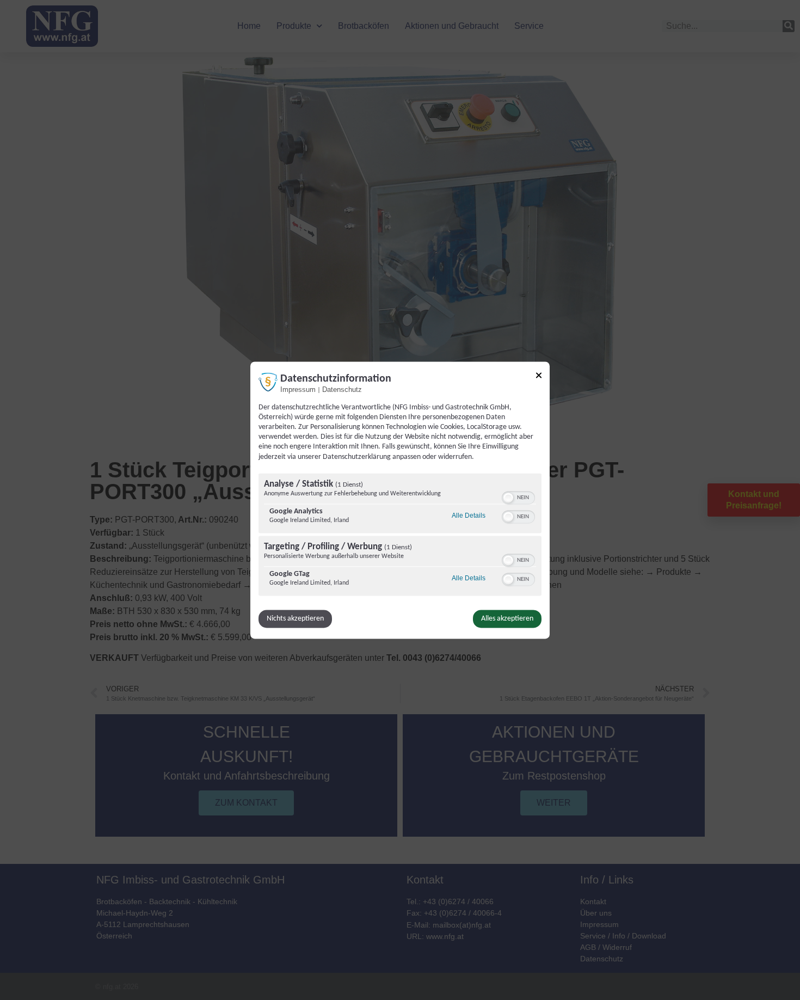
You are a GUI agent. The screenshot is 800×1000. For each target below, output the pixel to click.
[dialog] (400, 500)
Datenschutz (342, 390)
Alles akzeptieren (507, 619)
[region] (400, 535)
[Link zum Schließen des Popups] (538, 376)
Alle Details (468, 516)
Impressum (298, 390)
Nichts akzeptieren (295, 619)
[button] (508, 497)
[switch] (518, 496)
